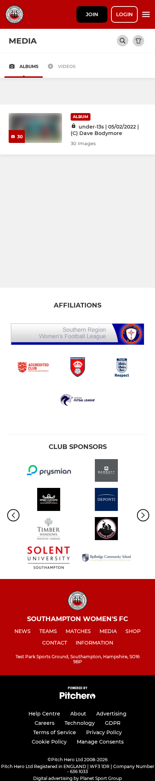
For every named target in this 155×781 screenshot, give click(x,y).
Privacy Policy (104, 732)
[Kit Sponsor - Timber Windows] (49, 530)
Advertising (111, 713)
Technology (80, 723)
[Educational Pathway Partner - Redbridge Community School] (106, 559)
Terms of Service (54, 732)
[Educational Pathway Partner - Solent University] (49, 559)
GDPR (112, 723)
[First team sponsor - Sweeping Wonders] (106, 530)
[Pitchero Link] (77, 697)
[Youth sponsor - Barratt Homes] (106, 472)
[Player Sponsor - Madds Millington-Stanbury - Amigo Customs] (49, 500)
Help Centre (44, 713)
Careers (44, 723)
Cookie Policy (49, 742)
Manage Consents (100, 742)
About (78, 713)
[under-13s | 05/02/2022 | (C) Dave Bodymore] (35, 128)
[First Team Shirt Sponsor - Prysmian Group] (49, 472)
